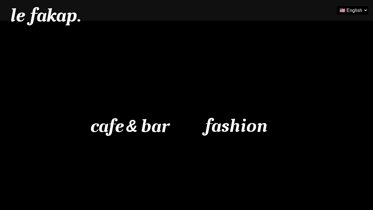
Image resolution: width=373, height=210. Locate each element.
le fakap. (45, 15)
